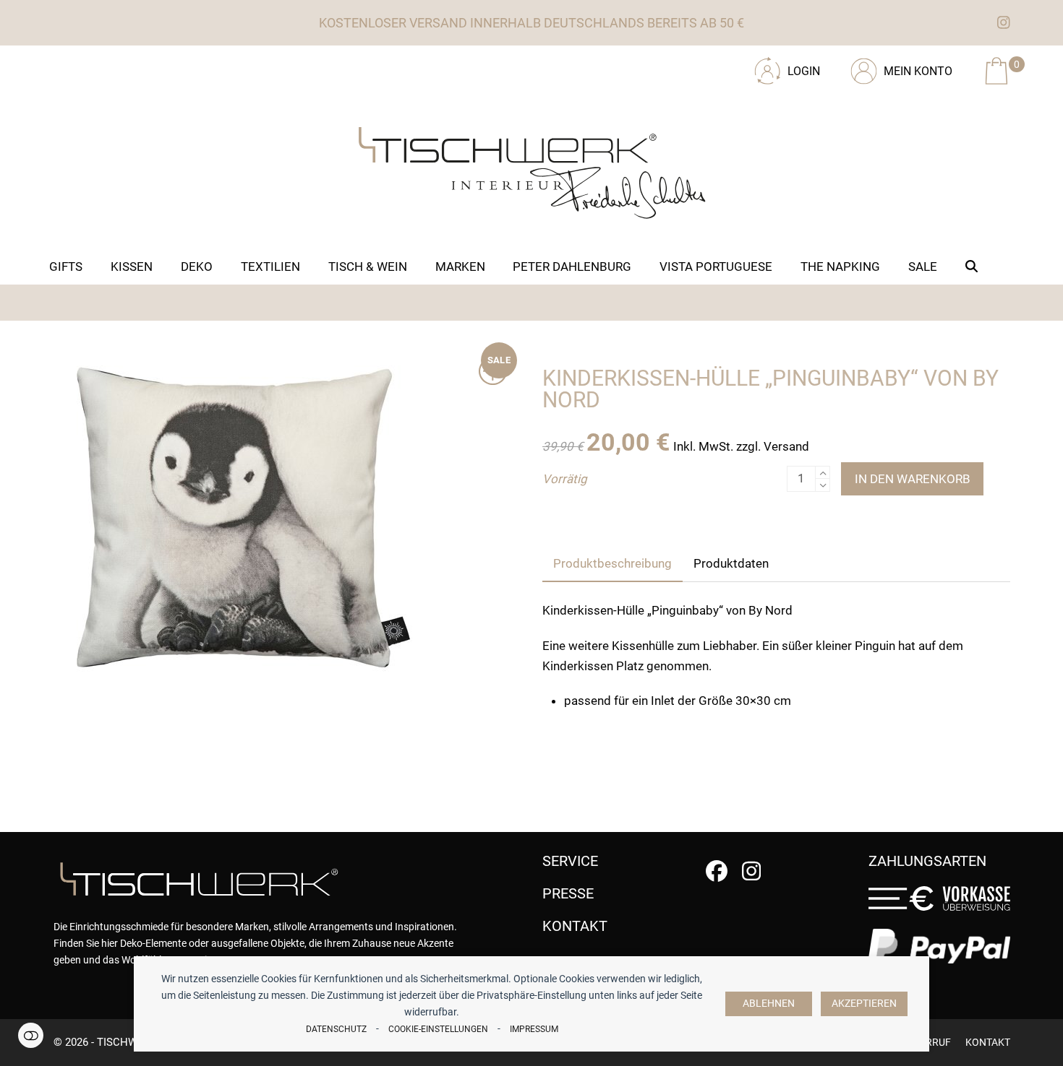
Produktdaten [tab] (731, 563)
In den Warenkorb (912, 479)
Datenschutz (336, 1029)
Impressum (534, 1029)
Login (803, 71)
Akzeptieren (864, 1003)
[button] (972, 266)
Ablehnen (769, 1003)
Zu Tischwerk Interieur (151, 65)
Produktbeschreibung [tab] (612, 563)
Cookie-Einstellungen (438, 1029)
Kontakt (987, 1042)
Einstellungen (30, 1035)
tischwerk (127, 1042)
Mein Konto (918, 71)
